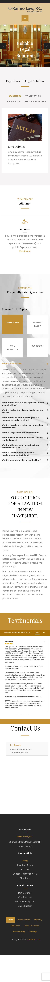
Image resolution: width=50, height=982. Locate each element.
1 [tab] (14, 715)
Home (25, 860)
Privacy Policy (19, 931)
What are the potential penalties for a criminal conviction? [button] (20, 446)
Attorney (25, 869)
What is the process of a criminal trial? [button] (20, 432)
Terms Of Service (31, 925)
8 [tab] (31, 715)
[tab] (25, 363)
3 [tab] (19, 715)
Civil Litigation (25, 906)
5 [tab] (24, 715)
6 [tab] (26, 715)
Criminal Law (25, 897)
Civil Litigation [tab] (33, 96)
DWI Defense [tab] (15, 96)
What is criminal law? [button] (12, 363)
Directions (25, 878)
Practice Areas (25, 865)
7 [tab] (28, 715)
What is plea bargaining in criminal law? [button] (21, 460)
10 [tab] (36, 715)
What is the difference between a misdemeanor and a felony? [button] (18, 453)
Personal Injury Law (25, 901)
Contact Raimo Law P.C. (25, 873)
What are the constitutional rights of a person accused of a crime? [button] (20, 418)
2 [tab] (16, 715)
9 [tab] (33, 715)
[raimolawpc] (25, 9)
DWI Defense (25, 892)
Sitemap (33, 931)
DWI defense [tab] (37, 346)
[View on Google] (44, 642)
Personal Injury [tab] (37, 324)
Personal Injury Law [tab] (35, 101)
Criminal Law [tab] (14, 101)
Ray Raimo (15, 745)
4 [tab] (21, 715)
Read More (25, 251)
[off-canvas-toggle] (25, 18)
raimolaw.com (33, 939)
